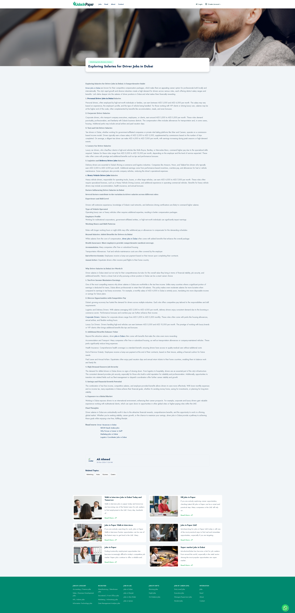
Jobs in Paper (110, 547)
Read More (109, 518)
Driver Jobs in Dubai (93, 88)
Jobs (100, 4)
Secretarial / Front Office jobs (108, 595)
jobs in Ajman (128, 601)
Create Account (213, 4)
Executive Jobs (179, 593)
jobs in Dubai (119, 336)
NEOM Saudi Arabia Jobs (109, 428)
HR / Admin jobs (79, 599)
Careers (113, 474)
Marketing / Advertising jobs (108, 599)
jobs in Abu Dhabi (130, 597)
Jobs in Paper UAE (189, 525)
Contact (121, 4)
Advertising (90, 474)
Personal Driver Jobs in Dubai (100, 98)
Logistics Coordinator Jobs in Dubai (113, 437)
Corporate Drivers (93, 317)
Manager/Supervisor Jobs (183, 597)
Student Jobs (178, 601)
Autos (98, 474)
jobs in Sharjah (129, 593)
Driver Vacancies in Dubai (106, 425)
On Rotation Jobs (154, 597)
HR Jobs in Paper (188, 497)
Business (105, 474)
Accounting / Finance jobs (82, 589)
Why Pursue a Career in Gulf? (111, 431)
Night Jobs (152, 593)
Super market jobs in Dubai (193, 547)
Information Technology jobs (82, 603)
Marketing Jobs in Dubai (109, 434)
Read (106, 4)
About (113, 4)
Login (200, 4)
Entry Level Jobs (179, 589)
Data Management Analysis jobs (109, 603)
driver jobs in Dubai (129, 238)
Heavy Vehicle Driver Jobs (98, 175)
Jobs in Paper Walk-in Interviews (119, 525)
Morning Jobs (153, 589)
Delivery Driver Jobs (108, 160)
